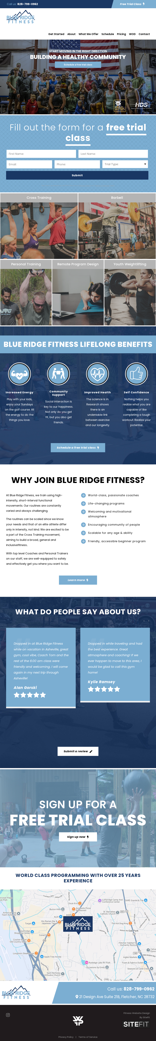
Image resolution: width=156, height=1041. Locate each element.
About (71, 34)
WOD (132, 34)
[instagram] (8, 1015)
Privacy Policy (65, 1037)
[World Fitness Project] (78, 1020)
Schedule (107, 34)
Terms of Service (88, 1037)
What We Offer (88, 34)
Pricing (121, 34)
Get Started (56, 34)
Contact (144, 34)
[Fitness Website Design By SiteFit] (136, 1024)
